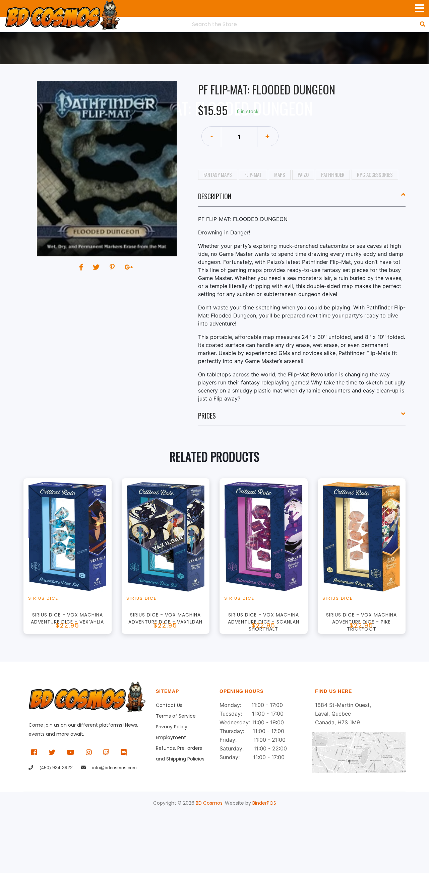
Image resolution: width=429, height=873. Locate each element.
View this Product (70, 566)
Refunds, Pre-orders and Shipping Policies (180, 749)
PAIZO (303, 174)
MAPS (279, 174)
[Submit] (422, 24)
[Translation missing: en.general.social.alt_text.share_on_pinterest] (113, 267)
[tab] (302, 199)
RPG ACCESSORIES (375, 174)
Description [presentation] (214, 196)
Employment (171, 737)
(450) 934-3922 (55, 767)
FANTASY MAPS (217, 174)
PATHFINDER (333, 174)
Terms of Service (176, 716)
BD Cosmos (209, 803)
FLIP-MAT (253, 174)
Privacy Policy (171, 726)
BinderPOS (264, 803)
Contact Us (169, 705)
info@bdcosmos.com (114, 767)
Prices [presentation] (207, 416)
